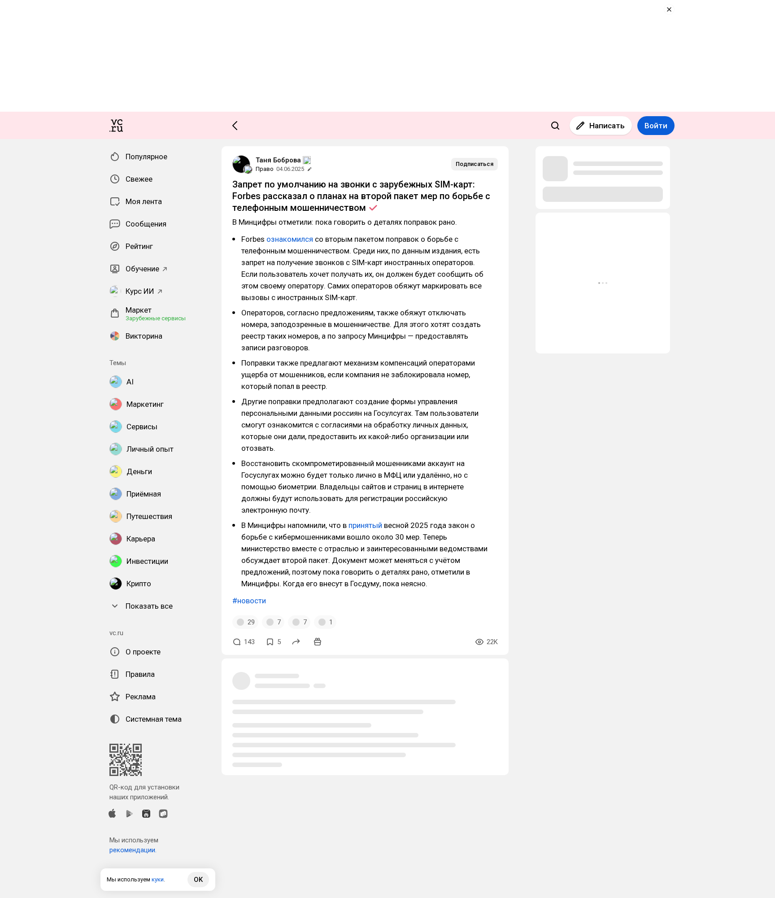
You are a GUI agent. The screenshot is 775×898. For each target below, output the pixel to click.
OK (198, 880)
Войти (655, 125)
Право (265, 169)
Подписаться (474, 164)
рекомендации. (133, 850)
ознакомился (290, 239)
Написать (607, 125)
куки (158, 879)
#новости (249, 600)
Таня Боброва (278, 160)
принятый (366, 525)
